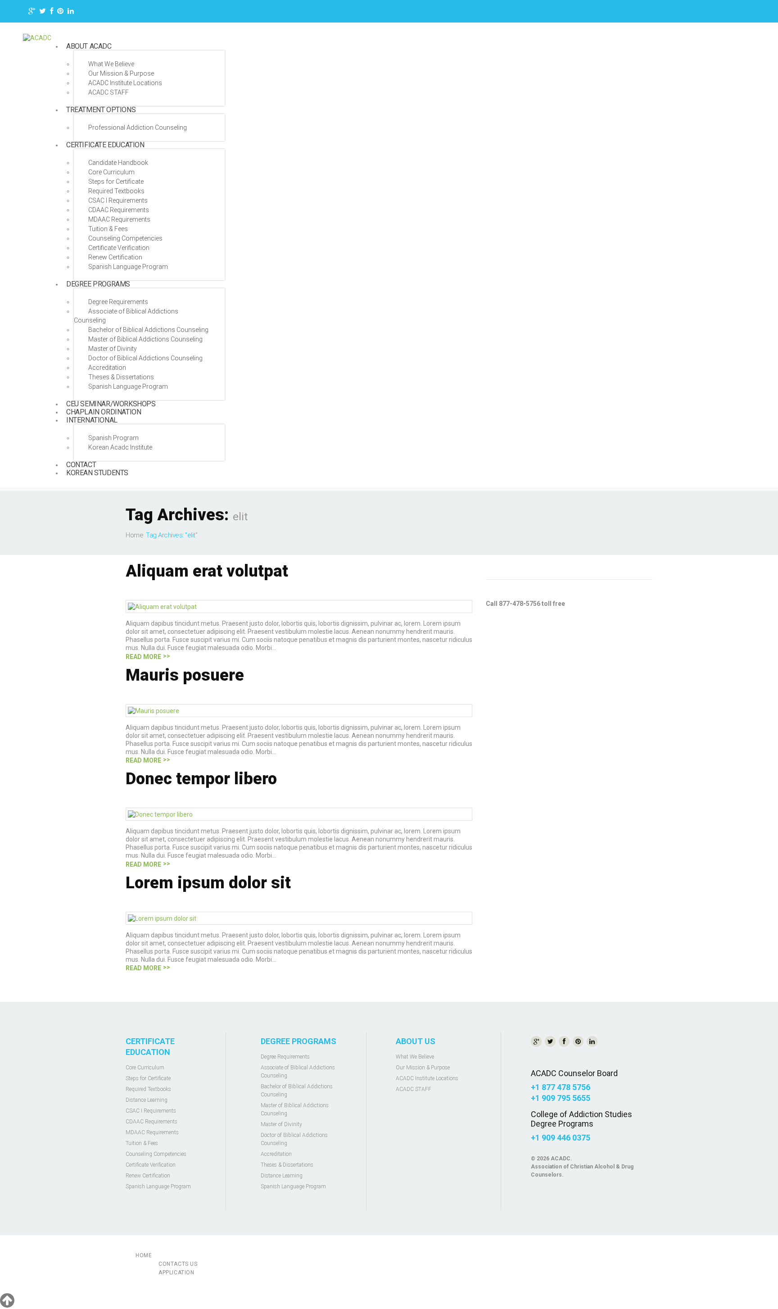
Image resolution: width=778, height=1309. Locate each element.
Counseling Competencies (125, 238)
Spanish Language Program (128, 266)
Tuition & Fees (108, 228)
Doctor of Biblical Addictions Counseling (145, 358)
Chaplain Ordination (103, 412)
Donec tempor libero (201, 778)
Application (176, 1272)
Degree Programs (98, 284)
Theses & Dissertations (121, 377)
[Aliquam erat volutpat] (162, 606)
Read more (143, 656)
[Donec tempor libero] (160, 814)
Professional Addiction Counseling (137, 127)
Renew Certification (115, 257)
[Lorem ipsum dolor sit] (162, 918)
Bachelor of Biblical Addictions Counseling (148, 329)
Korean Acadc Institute (120, 447)
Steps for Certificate (116, 181)
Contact (81, 464)
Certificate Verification (118, 247)
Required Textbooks (116, 191)
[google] (31, 12)
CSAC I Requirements (118, 200)
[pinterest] (60, 12)
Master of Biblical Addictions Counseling (145, 339)
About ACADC (89, 46)
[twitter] (42, 12)
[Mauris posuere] (153, 710)
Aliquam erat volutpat (207, 571)
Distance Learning (146, 1100)
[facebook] (51, 12)
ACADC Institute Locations (125, 82)
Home (134, 535)
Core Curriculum (111, 172)
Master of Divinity (112, 348)
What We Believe (111, 64)
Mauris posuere (185, 675)
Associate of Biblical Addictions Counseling (126, 316)
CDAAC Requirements (118, 210)
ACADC (560, 1158)
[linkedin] (71, 12)
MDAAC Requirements (119, 219)
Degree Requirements (118, 301)
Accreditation (107, 367)
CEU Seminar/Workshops (111, 404)
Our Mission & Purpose (121, 73)
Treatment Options (101, 109)
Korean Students (97, 472)
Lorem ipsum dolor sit (208, 882)
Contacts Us (178, 1264)
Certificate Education (105, 145)
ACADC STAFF (108, 92)
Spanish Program (113, 437)
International (92, 420)
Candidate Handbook (118, 162)
